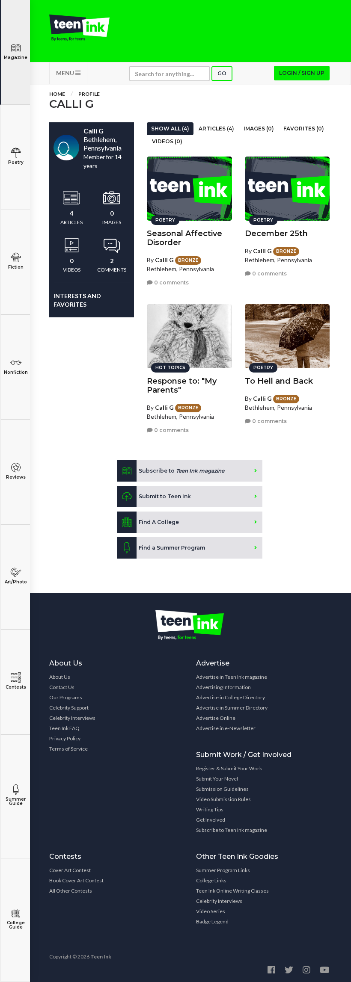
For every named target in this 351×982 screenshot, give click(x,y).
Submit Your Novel (217, 778)
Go (221, 73)
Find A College (159, 522)
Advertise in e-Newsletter (226, 728)
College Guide (16, 925)
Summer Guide (16, 801)
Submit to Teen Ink (165, 496)
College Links (211, 880)
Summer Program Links (223, 870)
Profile (89, 94)
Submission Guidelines (222, 789)
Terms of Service (68, 748)
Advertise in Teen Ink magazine (231, 677)
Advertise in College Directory (230, 697)
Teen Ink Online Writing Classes (232, 890)
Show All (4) (170, 128)
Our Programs (65, 697)
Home (57, 94)
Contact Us (61, 687)
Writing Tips (209, 809)
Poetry (16, 162)
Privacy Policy (64, 738)
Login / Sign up (301, 73)
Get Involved (210, 819)
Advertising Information (223, 687)
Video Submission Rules (223, 799)
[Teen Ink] (79, 28)
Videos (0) (167, 141)
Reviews (16, 477)
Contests (16, 687)
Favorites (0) (303, 128)
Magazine (15, 57)
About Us (59, 677)
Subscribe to (181, 470)
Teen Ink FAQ (64, 728)
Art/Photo (16, 582)
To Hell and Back (279, 381)
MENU (65, 73)
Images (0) (259, 128)
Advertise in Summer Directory (232, 707)
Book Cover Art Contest (76, 880)
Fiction (16, 267)
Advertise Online (215, 718)
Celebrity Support (69, 707)
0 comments (171, 282)
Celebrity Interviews (72, 718)
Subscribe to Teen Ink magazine (231, 830)
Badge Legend (212, 921)
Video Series (210, 911)
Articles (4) (216, 128)
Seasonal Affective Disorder (184, 238)
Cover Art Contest (70, 870)
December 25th (276, 233)
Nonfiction (16, 372)
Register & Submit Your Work (229, 768)
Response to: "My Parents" (182, 385)
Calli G (164, 259)
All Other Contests (70, 890)
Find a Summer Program (172, 547)
